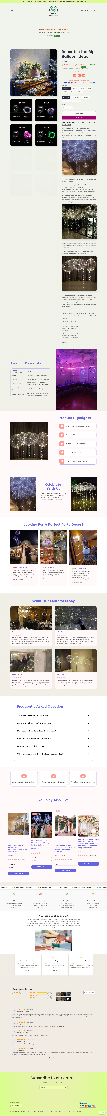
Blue (72, 91)
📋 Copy (57, 36)
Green (83, 88)
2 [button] (51, 1058)
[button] (12, 10)
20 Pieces (76, 97)
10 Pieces (66, 97)
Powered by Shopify (31, 1111)
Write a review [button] (89, 992)
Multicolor (66, 88)
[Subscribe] (66, 1087)
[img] (21, 1010)
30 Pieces (85, 97)
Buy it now (79, 118)
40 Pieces (66, 101)
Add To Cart (18, 873)
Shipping (72, 68)
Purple (65, 91)
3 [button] (53, 1058)
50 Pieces (76, 101)
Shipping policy (67, 1111)
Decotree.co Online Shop (20, 1111)
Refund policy (41, 1111)
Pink (89, 88)
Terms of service (58, 1111)
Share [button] (65, 342)
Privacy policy (49, 1111)
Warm (79, 91)
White (75, 88)
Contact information (77, 1111)
